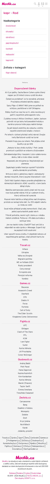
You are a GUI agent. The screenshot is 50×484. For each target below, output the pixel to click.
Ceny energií (25, 269)
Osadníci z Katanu (25, 408)
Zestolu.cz (25, 397)
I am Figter (25, 342)
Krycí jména (25, 421)
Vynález (25, 279)
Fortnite (25, 307)
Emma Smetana (25, 390)
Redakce (20, 473)
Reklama (12, 473)
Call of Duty (25, 310)
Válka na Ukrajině (25, 256)
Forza (25, 304)
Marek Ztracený (25, 383)
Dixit (25, 418)
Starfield (25, 294)
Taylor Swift (25, 386)
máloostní (10, 55)
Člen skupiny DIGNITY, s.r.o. (25, 478)
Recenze (25, 287)
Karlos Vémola (25, 348)
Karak (25, 428)
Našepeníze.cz (38, 446)
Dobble (25, 415)
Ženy (27, 438)
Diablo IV (25, 300)
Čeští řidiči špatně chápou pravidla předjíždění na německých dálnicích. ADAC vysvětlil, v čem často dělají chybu (25, 184)
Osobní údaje (36, 473)
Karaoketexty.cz (10, 443)
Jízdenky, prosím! (25, 431)
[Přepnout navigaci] (39, 4)
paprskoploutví (12, 43)
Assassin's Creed (25, 291)
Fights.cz (25, 321)
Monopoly (25, 411)
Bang (25, 405)
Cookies (27, 473)
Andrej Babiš (25, 363)
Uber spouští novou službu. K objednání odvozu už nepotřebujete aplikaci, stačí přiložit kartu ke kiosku (25, 237)
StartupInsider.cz (30, 449)
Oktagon (25, 329)
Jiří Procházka (25, 352)
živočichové (11, 26)
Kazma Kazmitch (25, 373)
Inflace (25, 249)
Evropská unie (25, 272)
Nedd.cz (33, 443)
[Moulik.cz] (9, 4)
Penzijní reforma (25, 275)
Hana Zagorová (25, 370)
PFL (25, 335)
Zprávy (14, 438)
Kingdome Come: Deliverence (25, 317)
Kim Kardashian (25, 377)
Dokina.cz (17, 446)
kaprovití (9, 60)
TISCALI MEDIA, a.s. (34, 476)
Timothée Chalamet (25, 393)
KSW (25, 338)
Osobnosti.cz (25, 359)
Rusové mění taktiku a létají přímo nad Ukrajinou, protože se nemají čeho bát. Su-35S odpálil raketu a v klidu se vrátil (25, 202)
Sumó (25, 345)
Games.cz (25, 283)
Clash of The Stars (25, 332)
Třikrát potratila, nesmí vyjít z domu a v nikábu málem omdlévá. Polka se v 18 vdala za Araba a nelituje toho (25, 218)
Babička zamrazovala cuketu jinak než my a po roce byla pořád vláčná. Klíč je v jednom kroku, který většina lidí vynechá (25, 193)
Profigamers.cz (13, 441)
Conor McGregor (25, 355)
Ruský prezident (25, 266)
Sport (20, 438)
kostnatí (9, 49)
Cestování (34, 438)
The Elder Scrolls (25, 314)
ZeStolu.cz (26, 441)
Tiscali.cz (25, 245)
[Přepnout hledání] (35, 4)
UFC (25, 325)
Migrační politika (25, 259)
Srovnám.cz (17, 449)
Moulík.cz (42, 443)
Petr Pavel (25, 367)
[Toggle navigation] (46, 4)
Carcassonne (25, 402)
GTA (25, 297)
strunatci (9, 32)
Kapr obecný (11, 73)
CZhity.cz (27, 446)
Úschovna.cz (23, 443)
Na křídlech (25, 425)
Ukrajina (25, 252)
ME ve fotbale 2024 (25, 262)
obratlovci (10, 37)
